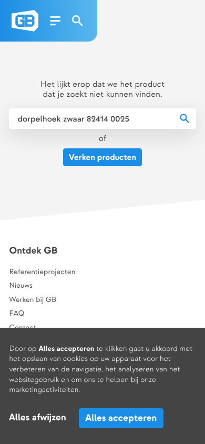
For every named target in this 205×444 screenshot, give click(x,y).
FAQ (16, 314)
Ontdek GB (33, 251)
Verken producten (102, 158)
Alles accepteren (121, 417)
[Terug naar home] (25, 21)
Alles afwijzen (37, 417)
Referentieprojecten (42, 272)
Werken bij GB (32, 300)
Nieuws (20, 286)
